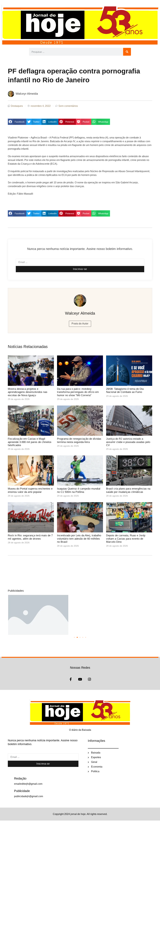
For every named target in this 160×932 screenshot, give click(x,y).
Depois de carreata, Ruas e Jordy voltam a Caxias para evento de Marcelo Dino (125, 538)
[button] (17, 122)
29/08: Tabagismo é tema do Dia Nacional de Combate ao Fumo (125, 390)
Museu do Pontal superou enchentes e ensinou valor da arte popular (30, 490)
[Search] (127, 52)
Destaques (17, 106)
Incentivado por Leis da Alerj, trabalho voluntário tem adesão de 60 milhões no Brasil (79, 538)
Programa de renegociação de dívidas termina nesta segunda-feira (79, 440)
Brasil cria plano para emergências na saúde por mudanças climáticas (128, 490)
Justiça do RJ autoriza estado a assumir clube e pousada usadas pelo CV (128, 442)
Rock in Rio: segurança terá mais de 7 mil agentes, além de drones (30, 537)
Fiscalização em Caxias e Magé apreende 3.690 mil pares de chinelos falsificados (29, 442)
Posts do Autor (80, 323)
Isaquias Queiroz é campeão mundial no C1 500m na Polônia (78, 490)
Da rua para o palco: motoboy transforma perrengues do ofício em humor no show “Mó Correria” (78, 392)
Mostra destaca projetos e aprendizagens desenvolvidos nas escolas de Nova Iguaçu (27, 392)
